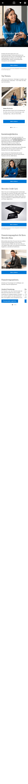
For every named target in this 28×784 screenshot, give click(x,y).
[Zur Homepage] (14, 2)
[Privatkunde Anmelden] (25, 2)
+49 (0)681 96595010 (16, 138)
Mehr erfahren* (14, 224)
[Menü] (2, 3)
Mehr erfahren (14, 65)
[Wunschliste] (20, 3)
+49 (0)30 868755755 (18, 140)
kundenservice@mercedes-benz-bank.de (11, 144)
